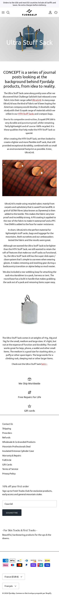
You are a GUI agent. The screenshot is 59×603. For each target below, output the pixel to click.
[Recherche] (9, 12)
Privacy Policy (8, 473)
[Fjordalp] (29, 12)
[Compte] (49, 12)
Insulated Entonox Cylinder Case (18, 450)
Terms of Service (10, 469)
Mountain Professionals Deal (16, 446)
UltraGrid (36, 100)
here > (44, 364)
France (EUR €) (12, 576)
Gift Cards (7, 464)
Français (9, 586)
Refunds (6, 437)
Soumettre (12, 512)
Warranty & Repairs (11, 455)
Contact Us (7, 423)
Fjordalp (12, 593)
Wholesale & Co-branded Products (19, 441)
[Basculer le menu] (3, 12)
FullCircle (6, 460)
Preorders (7, 432)
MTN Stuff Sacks (26, 113)
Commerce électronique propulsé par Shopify (33, 593)
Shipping (6, 428)
